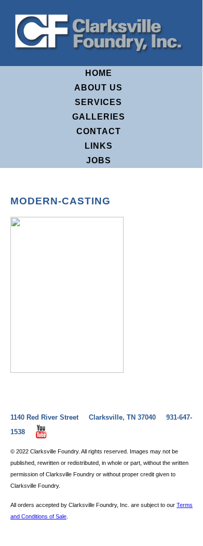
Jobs (98, 160)
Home (98, 73)
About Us (98, 87)
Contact (98, 131)
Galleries (98, 116)
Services (98, 102)
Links (99, 145)
